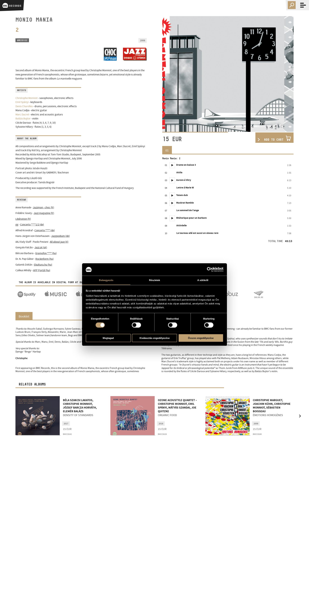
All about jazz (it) (59, 242)
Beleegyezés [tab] (106, 280)
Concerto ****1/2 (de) (32, 224)
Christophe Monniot (26, 98)
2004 (256, 423)
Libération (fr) (23, 219)
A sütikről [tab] (202, 280)
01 (167, 150)
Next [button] (287, 74)
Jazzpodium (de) (60, 236)
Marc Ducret (22, 114)
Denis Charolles (24, 106)
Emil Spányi (22, 102)
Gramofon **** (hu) (46, 253)
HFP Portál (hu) (41, 270)
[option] (228, 74)
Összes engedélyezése (201, 337)
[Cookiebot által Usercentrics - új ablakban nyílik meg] (209, 269)
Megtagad (108, 337)
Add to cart (273, 139)
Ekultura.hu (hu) (43, 264)
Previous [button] (168, 74)
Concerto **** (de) (44, 230)
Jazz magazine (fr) (44, 213)
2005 (66, 423)
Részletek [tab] (154, 280)
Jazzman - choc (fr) (43, 207)
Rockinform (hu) (44, 259)
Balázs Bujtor (22, 118)
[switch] (136, 324)
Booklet (24, 316)
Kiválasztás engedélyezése (155, 337)
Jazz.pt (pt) (40, 247)
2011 (161, 423)
